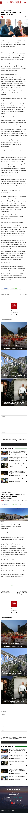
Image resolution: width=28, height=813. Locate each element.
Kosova (14, 400)
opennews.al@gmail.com (16, 797)
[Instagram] (14, 314)
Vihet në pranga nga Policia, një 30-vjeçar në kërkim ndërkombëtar (21, 297)
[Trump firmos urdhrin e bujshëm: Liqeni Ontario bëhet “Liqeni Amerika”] (4, 480)
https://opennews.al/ (14, 312)
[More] (20, 288)
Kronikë (14, 372)
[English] (14, 803)
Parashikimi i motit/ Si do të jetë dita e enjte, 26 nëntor (7, 296)
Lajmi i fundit (6, 8)
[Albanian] (12, 803)
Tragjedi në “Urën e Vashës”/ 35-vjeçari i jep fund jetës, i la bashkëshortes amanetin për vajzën (14, 375)
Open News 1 (7, 16)
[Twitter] (17, 800)
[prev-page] (2, 409)
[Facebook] (11, 314)
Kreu (2, 8)
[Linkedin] (14, 800)
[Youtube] (16, 314)
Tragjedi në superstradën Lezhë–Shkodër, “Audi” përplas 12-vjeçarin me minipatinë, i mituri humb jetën (17, 472)
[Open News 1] (2, 17)
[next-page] (4, 409)
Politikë (9, 10)
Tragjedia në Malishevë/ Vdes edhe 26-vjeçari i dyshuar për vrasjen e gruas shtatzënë (14, 403)
